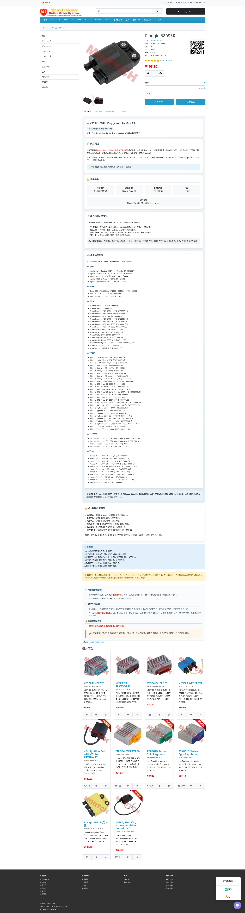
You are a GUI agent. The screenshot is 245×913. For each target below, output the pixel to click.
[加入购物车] (86, 714)
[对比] (154, 73)
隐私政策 (43, 888)
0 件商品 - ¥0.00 (186, 11)
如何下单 (43, 891)
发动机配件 (118, 20)
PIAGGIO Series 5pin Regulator (156, 752)
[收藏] (148, 73)
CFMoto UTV (82, 20)
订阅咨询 (169, 888)
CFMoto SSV (69, 20)
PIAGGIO (95, 642)
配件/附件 (136, 20)
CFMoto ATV (55, 20)
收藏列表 (169, 885)
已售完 (87, 786)
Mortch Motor (155, 40)
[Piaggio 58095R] (112, 64)
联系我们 (85, 879)
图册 (45, 20)
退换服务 (85, 882)
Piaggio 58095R (58, 28)
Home (44, 28)
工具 (127, 20)
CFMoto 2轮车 (96, 20)
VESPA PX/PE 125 (94, 683)
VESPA (102, 642)
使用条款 (43, 882)
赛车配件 (147, 20)
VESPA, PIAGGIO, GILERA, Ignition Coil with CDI (126, 825)
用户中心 (169, 879)
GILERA (88, 642)
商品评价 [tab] (98, 111)
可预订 (119, 786)
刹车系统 (158, 20)
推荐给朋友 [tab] (110, 111)
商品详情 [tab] (87, 111)
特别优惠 (127, 882)
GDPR (84, 885)
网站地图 (85, 888)
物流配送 (43, 885)
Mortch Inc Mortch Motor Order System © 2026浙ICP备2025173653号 (53, 906)
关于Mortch (44, 879)
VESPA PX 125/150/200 (123, 684)
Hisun (107, 20)
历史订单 (169, 882)
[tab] (123, 111)
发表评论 (169, 60)
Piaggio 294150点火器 (95, 824)
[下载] (160, 73)
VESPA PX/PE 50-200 (191, 683)
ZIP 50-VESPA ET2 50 (128, 751)
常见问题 (43, 894)
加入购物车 (159, 101)
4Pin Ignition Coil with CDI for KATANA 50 (94, 754)
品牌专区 (127, 879)
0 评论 (162, 60)
